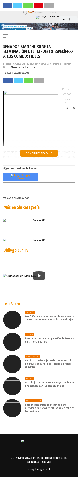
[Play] (39, 275)
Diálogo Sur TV (15, 250)
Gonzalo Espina (23, 67)
